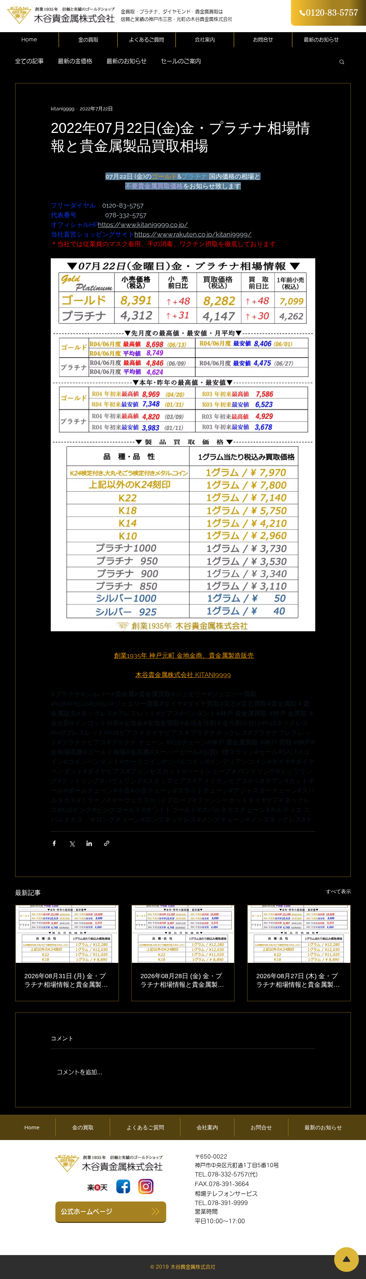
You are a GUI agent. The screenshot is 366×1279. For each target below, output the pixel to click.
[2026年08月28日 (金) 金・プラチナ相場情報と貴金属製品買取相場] (183, 934)
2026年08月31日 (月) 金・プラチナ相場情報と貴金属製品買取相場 (66, 980)
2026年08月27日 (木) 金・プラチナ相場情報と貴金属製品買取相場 (298, 980)
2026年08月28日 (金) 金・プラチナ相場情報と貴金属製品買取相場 (182, 980)
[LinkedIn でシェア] (89, 843)
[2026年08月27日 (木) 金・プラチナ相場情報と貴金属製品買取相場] (299, 934)
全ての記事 (29, 61)
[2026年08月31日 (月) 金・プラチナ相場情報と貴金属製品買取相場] (67, 934)
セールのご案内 (181, 61)
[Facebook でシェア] (54, 843)
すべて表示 (338, 891)
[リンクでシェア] (106, 843)
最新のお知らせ (127, 61)
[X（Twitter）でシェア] (71, 843)
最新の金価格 (75, 61)
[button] (341, 61)
